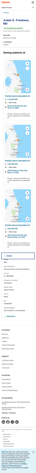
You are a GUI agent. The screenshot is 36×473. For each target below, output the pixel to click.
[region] (18, 286)
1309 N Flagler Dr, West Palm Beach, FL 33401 (17, 171)
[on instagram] (17, 422)
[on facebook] (8, 422)
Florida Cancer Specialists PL (17, 96)
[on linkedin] (3, 422)
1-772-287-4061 (12, 99)
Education (11, 316)
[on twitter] (12, 422)
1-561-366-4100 (12, 164)
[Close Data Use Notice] (33, 452)
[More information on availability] (8, 118)
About (9, 256)
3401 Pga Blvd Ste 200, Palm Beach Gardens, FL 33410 (17, 236)
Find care (6, 12)
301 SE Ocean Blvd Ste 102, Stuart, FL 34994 (17, 107)
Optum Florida (7, 7)
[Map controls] (27, 90)
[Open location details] (18, 75)
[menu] (32, 2)
